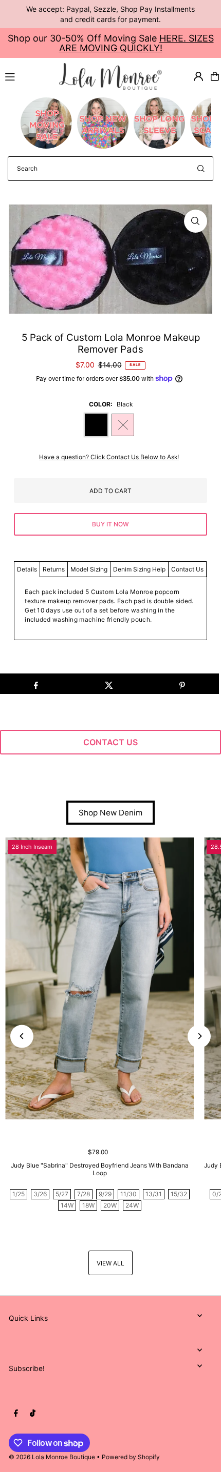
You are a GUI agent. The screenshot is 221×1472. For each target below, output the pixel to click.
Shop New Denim (110, 812)
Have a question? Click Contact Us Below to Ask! (109, 457)
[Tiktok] (32, 1413)
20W (110, 1205)
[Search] (201, 168)
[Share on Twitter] (108, 683)
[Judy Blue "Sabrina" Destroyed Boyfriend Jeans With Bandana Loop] (99, 978)
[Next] (199, 1036)
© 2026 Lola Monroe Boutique (52, 1457)
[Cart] (215, 76)
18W (88, 1205)
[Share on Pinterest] (182, 683)
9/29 (105, 1194)
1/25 (18, 1194)
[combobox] (110, 168)
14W (67, 1205)
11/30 (128, 1194)
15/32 (179, 1194)
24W (132, 1205)
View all (110, 1263)
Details (27, 569)
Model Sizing (88, 569)
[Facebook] (16, 1413)
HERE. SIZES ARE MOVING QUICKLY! (136, 43)
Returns (54, 569)
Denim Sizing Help (139, 569)
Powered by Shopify (131, 1457)
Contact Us (187, 569)
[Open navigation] (27, 76)
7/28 (83, 1194)
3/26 (40, 1194)
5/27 (62, 1194)
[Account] (198, 76)
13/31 (153, 1194)
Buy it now (110, 524)
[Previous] (21, 1036)
